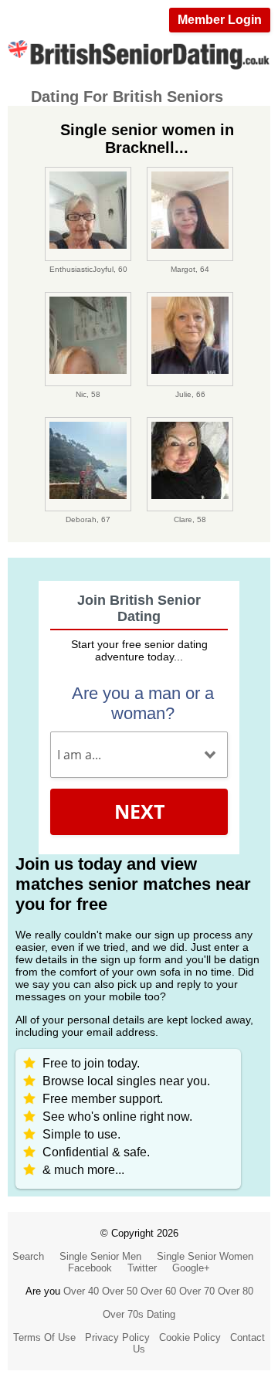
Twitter (142, 1268)
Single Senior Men (100, 1256)
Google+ (191, 1268)
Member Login (220, 19)
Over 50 (119, 1291)
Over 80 (235, 1291)
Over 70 (197, 1291)
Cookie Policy (190, 1337)
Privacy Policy (117, 1337)
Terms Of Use (44, 1337)
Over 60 (158, 1291)
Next (139, 811)
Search (28, 1256)
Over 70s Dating (139, 1314)
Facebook (90, 1268)
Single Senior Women (205, 1256)
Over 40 (81, 1291)
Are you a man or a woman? (143, 703)
